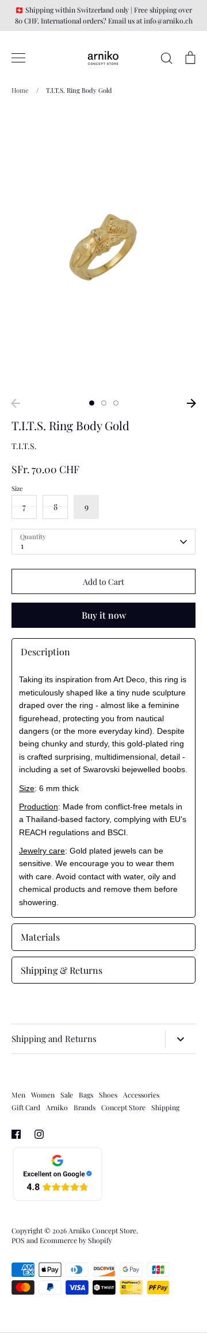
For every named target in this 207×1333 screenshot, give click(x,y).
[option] (103, 250)
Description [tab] (45, 652)
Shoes (108, 1094)
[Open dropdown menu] (180, 1039)
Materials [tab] (40, 937)
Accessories (141, 1094)
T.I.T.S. (24, 446)
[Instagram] (39, 1134)
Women (43, 1094)
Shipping (165, 1107)
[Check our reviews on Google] (57, 1198)
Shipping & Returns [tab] (61, 970)
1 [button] (91, 403)
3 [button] (115, 403)
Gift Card (26, 1107)
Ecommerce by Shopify (76, 1240)
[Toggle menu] (18, 58)
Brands (84, 1107)
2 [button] (103, 403)
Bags (86, 1094)
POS (18, 1240)
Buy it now (104, 615)
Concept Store (123, 1107)
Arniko (57, 1107)
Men (18, 1094)
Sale (66, 1094)
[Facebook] (16, 1134)
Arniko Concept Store (102, 1230)
